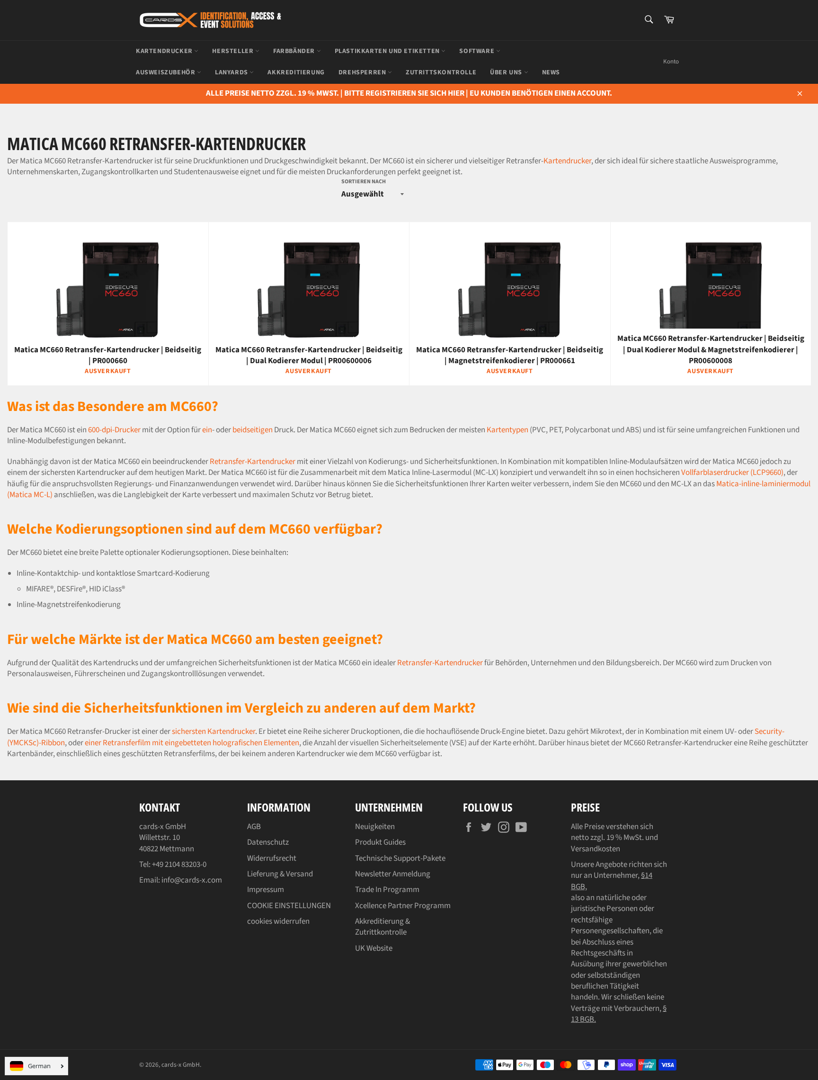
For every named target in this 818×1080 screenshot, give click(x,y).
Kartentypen (507, 430)
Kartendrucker (165, 51)
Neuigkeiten (375, 826)
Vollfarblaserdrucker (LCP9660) (732, 472)
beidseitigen (252, 430)
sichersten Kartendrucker (213, 731)
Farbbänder (295, 51)
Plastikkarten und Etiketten (388, 51)
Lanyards (232, 72)
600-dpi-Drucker (114, 430)
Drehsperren (363, 72)
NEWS (551, 72)
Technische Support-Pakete (400, 858)
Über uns (507, 72)
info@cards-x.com (191, 880)
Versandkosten (595, 849)
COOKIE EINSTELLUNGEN (289, 905)
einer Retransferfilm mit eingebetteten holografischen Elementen (192, 743)
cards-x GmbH (180, 1064)
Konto (671, 61)
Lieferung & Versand (280, 874)
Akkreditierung (295, 72)
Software (477, 51)
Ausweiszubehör (166, 72)
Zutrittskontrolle (441, 72)
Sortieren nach (363, 182)
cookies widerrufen (278, 921)
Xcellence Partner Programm (403, 905)
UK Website (373, 948)
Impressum (265, 889)
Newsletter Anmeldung (392, 874)
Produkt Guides (380, 842)
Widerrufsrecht (271, 858)
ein (207, 430)
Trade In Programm (387, 889)
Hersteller (233, 51)
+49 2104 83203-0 (179, 864)
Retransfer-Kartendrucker (252, 461)
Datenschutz (268, 842)
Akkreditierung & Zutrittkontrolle (382, 927)
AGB (254, 826)
